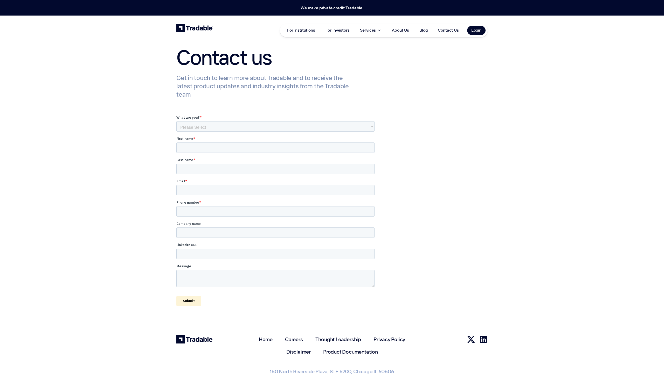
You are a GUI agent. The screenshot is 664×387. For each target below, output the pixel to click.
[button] (371, 30)
